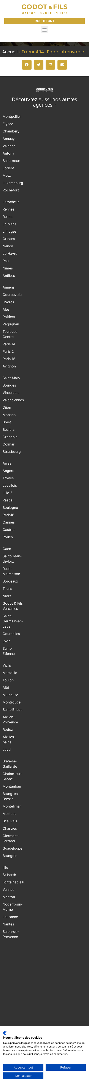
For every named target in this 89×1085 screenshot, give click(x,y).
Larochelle (11, 202)
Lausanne (10, 917)
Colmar (8, 444)
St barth (9, 875)
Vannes (8, 889)
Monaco (9, 415)
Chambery (11, 131)
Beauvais (10, 821)
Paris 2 (8, 351)
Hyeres (8, 302)
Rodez (8, 729)
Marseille (10, 673)
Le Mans (9, 224)
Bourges (9, 385)
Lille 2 (7, 493)
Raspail (8, 500)
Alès (6, 309)
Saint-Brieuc (12, 709)
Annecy (9, 138)
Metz (7, 175)
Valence (9, 146)
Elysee (8, 124)
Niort (7, 596)
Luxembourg (13, 183)
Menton (9, 897)
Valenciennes (13, 400)
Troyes (8, 478)
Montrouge (12, 702)
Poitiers (9, 317)
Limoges (9, 231)
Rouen (8, 537)
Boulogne (10, 507)
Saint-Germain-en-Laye (13, 621)
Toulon (8, 680)
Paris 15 (9, 359)
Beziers (8, 429)
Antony (8, 153)
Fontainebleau (14, 882)
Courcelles (11, 633)
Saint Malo (11, 378)
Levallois (10, 485)
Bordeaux (10, 581)
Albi (6, 687)
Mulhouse (10, 695)
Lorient (8, 168)
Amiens (8, 287)
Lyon (6, 641)
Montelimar (12, 806)
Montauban (12, 786)
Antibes (9, 275)
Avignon (9, 366)
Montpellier (12, 116)
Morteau (9, 813)
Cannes (9, 522)
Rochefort (11, 190)
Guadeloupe (12, 848)
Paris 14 (9, 344)
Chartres (10, 828)
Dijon (7, 407)
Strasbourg (12, 451)
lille (5, 867)
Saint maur (11, 160)
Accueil (9, 52)
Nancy (8, 246)
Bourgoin (10, 855)
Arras (7, 463)
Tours (7, 588)
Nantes (8, 924)
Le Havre (10, 253)
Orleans (9, 239)
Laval (7, 749)
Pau (6, 261)
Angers (8, 470)
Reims (7, 216)
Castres (9, 529)
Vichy (7, 665)
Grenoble (10, 437)
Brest (7, 422)
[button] (44, 29)
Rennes (8, 209)
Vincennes (11, 392)
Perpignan (11, 324)
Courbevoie (12, 294)
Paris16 (8, 515)
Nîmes (8, 268)
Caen (7, 549)
